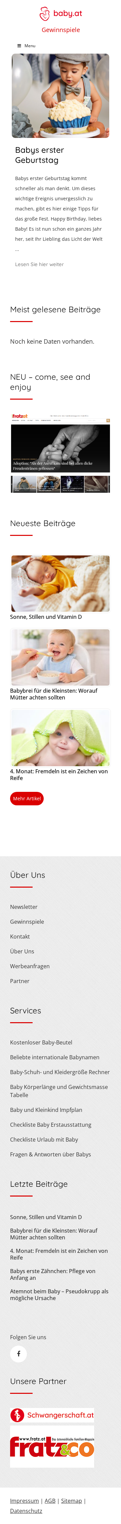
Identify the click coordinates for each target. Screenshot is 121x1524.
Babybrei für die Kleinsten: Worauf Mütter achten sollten (53, 694)
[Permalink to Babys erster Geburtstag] (60, 136)
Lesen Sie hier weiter (39, 264)
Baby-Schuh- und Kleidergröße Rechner (60, 1072)
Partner (20, 981)
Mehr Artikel (27, 798)
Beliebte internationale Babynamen (54, 1057)
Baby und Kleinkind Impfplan (46, 1110)
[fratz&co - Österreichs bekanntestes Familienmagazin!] (52, 1465)
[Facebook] (18, 1354)
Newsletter (24, 907)
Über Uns (22, 951)
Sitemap (71, 1500)
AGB (50, 1500)
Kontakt (20, 936)
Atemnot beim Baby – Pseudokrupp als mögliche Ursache (59, 1295)
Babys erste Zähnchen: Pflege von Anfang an (52, 1274)
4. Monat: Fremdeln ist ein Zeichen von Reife (59, 775)
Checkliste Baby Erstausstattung (50, 1124)
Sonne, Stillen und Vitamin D (46, 617)
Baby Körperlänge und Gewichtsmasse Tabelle (59, 1091)
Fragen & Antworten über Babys (50, 1154)
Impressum (24, 1500)
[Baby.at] (60, 10)
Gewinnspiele (61, 30)
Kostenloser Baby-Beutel (41, 1042)
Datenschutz (26, 1511)
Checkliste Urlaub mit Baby (44, 1139)
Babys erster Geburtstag (39, 155)
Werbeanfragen (30, 966)
